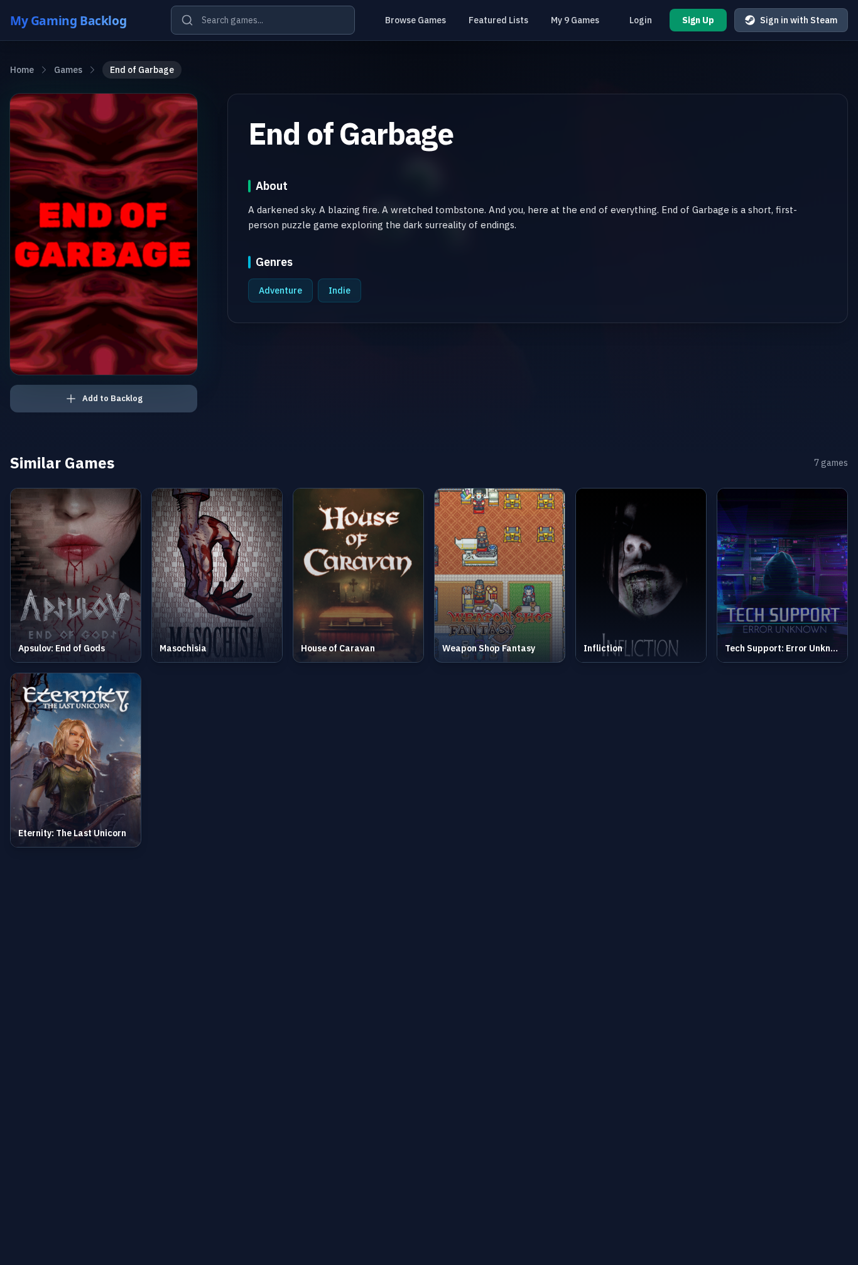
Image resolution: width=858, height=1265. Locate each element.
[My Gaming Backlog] (80, 20)
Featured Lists (498, 20)
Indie (339, 290)
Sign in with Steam (798, 20)
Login (640, 20)
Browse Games (415, 20)
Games (68, 69)
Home (22, 69)
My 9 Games (575, 20)
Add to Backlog (112, 398)
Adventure (280, 290)
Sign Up (698, 20)
